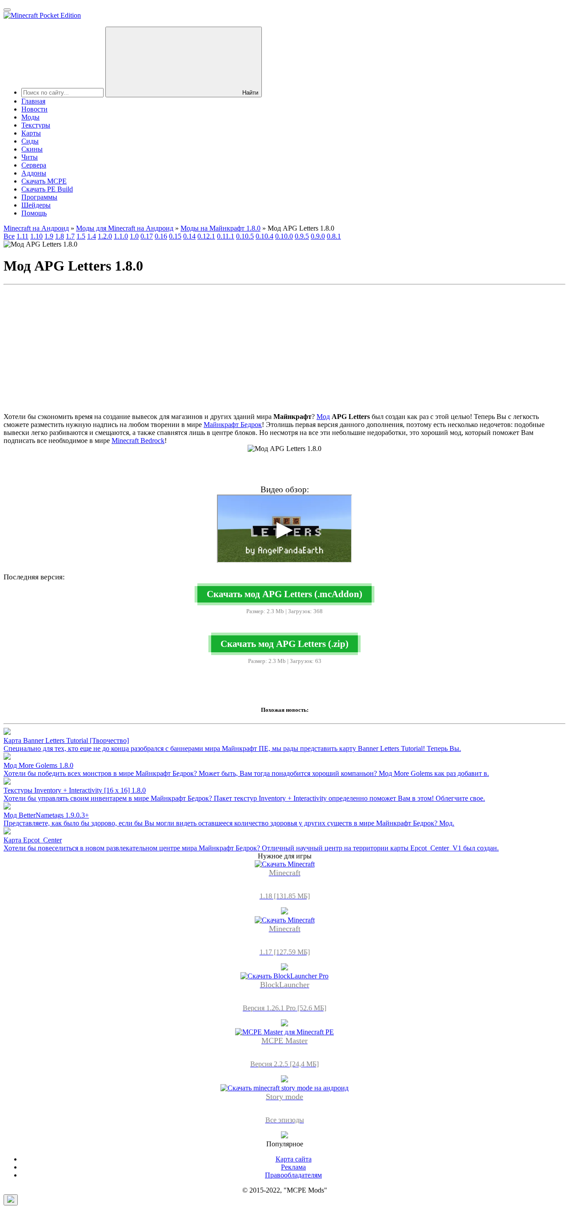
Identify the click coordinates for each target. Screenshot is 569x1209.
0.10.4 (264, 236)
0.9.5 (302, 236)
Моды (30, 117)
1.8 (59, 236)
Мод (323, 416)
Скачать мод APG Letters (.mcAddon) (284, 594)
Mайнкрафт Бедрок (233, 424)
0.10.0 (284, 236)
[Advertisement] (284, 350)
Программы (39, 197)
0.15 (175, 236)
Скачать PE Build (47, 189)
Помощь (34, 213)
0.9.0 (318, 236)
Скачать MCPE (44, 181)
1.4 (91, 236)
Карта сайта (294, 1159)
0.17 (146, 236)
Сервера (33, 165)
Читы (29, 157)
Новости (34, 109)
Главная (33, 101)
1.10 (36, 236)
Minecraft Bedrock (138, 440)
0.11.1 (225, 236)
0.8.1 (334, 236)
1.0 (134, 236)
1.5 (80, 236)
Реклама (293, 1167)
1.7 (70, 236)
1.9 (48, 236)
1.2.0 (105, 236)
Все (9, 236)
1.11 (22, 236)
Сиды (30, 141)
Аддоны (33, 173)
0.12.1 (206, 236)
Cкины (32, 149)
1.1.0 (121, 236)
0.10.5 (245, 236)
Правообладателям (293, 1175)
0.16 (161, 236)
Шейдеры (36, 205)
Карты (31, 133)
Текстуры (35, 125)
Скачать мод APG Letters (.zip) (284, 643)
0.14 (189, 236)
